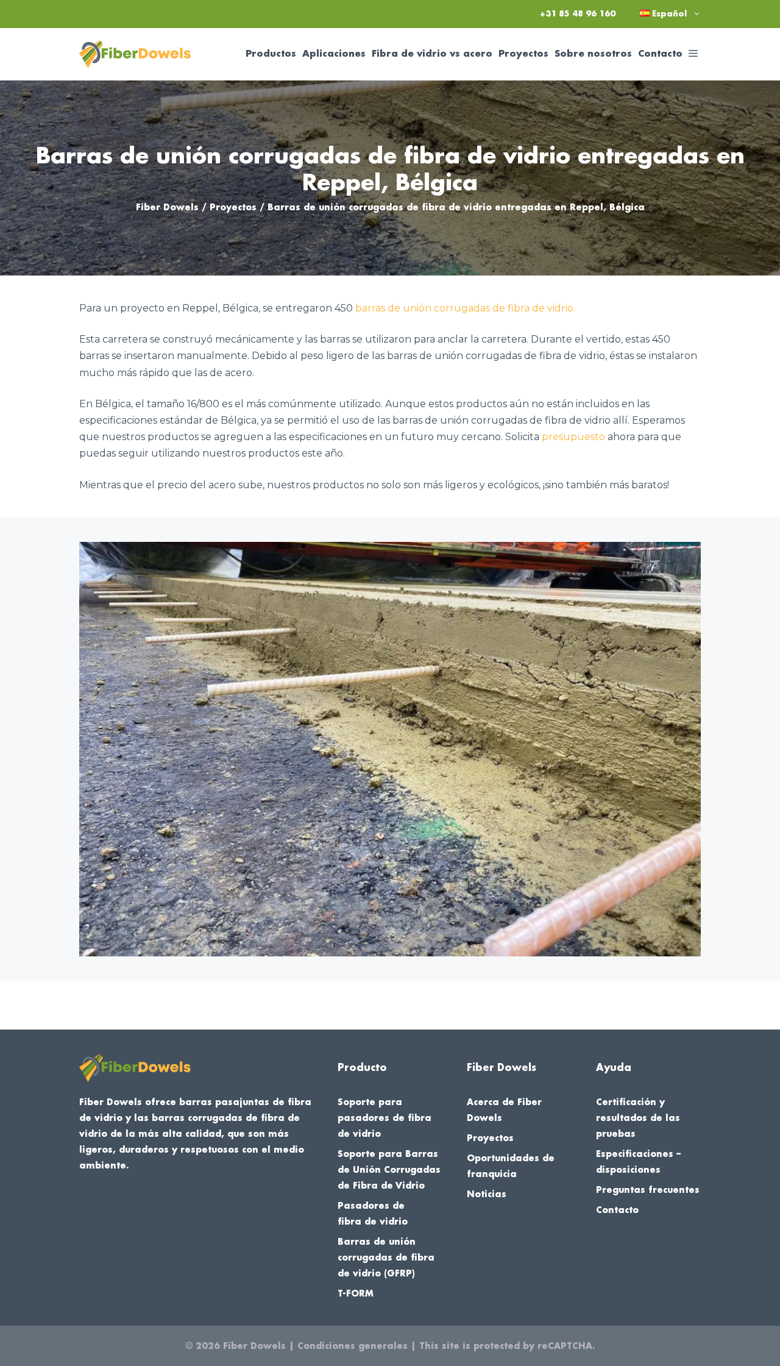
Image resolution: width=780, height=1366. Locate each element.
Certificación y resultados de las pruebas (638, 1118)
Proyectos (523, 54)
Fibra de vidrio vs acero (432, 54)
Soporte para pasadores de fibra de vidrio (384, 1118)
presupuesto (573, 437)
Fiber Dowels (167, 207)
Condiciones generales (352, 1346)
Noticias (486, 1194)
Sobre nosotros (593, 54)
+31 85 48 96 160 (577, 14)
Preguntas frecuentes (648, 1190)
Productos (271, 54)
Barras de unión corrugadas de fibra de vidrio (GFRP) (386, 1257)
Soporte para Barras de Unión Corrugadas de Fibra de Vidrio (389, 1170)
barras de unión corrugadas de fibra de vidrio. (465, 308)
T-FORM (356, 1293)
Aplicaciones (334, 54)
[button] (693, 54)
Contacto (660, 54)
